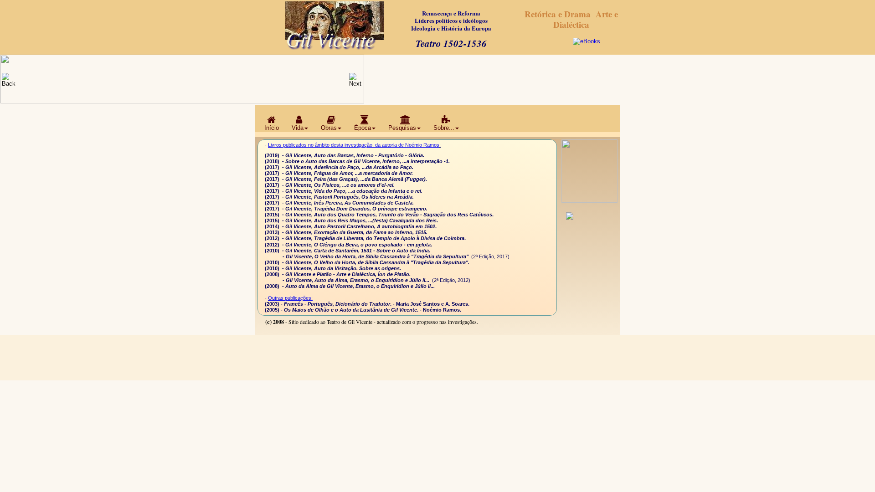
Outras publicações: (290, 298)
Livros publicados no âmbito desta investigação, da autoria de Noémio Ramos (353, 145)
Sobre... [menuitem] (443, 127)
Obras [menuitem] (329, 127)
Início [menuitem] (271, 127)
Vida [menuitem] (298, 127)
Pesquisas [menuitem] (402, 127)
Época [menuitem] (362, 127)
